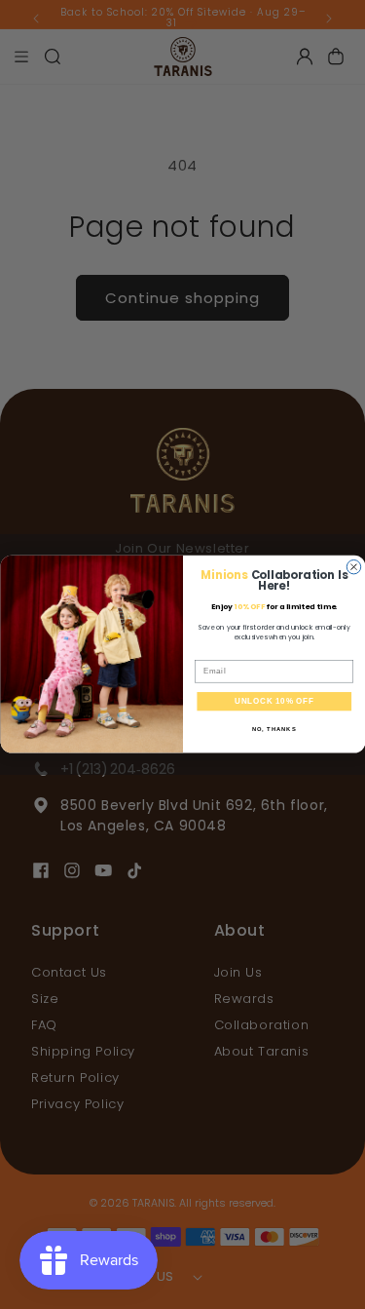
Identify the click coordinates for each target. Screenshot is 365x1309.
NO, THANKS (273, 730)
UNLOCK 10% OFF (273, 702)
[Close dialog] (353, 567)
